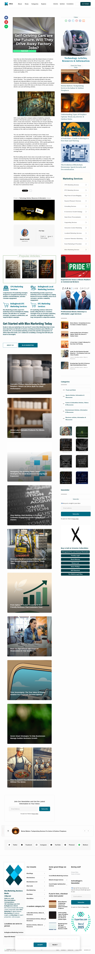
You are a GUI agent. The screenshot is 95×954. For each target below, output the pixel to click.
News (57, 950)
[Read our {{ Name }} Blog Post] (64, 325)
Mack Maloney (75, 559)
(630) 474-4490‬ (9, 898)
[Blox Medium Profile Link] (66, 20)
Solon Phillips (75, 566)
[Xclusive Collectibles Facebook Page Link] (80, 20)
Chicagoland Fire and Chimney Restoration (75, 552)
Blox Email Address (9, 900)
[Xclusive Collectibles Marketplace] (34, 210)
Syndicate (62, 3)
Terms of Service (75, 874)
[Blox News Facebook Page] (69, 20)
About (20, 4)
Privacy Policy (35, 813)
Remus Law (75, 563)
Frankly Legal (75, 555)
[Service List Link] (44, 236)
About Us (10, 345)
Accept (40, 944)
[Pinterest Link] (6, 22)
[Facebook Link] (6, 17)
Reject (55, 944)
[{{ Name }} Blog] (52, 904)
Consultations (70, 3)
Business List (87, 950)
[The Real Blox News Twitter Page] (73, 20)
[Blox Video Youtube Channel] (76, 20)
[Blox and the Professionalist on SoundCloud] (83, 20)
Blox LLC (14, 950)
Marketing (70, 950)
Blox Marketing (28, 345)
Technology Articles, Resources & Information (32, 198)
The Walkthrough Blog (75, 574)
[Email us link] (6, 26)
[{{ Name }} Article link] (64, 353)
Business (63, 950)
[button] (26, 4)
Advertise (55, 3)
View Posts (25, 241)
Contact (86, 4)
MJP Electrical (75, 570)
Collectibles (78, 950)
